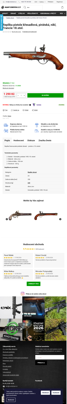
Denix (9, 116)
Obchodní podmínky (8, 352)
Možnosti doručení (8, 88)
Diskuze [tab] (31, 140)
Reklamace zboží (7, 360)
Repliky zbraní (31, 172)
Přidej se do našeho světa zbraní (36, 294)
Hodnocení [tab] (18, 140)
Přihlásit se (40, 362)
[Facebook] (3, 395)
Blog (3, 363)
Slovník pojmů (6, 366)
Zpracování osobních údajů (10, 375)
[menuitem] (5, 13)
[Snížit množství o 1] (18, 95)
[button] (20, 229)
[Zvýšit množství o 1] (24, 95)
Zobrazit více (33, 284)
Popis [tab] (7, 140)
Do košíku (45, 95)
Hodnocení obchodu (33, 244)
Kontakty (5, 369)
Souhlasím (55, 393)
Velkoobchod (6, 372)
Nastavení (11, 400)
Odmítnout (45, 393)
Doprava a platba (7, 354)
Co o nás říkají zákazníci (9, 349)
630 (28, 183)
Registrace (59, 2)
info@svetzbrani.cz (10, 2)
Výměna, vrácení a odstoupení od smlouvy (15, 357)
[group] (20, 218)
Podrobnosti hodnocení (29, 32)
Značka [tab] (44, 140)
